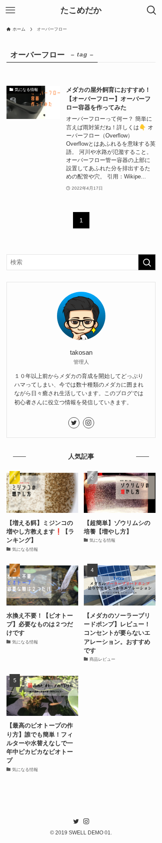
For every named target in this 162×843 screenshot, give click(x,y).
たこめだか (81, 10)
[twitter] (73, 422)
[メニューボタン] (10, 10)
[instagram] (88, 422)
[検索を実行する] (147, 262)
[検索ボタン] (151, 10)
